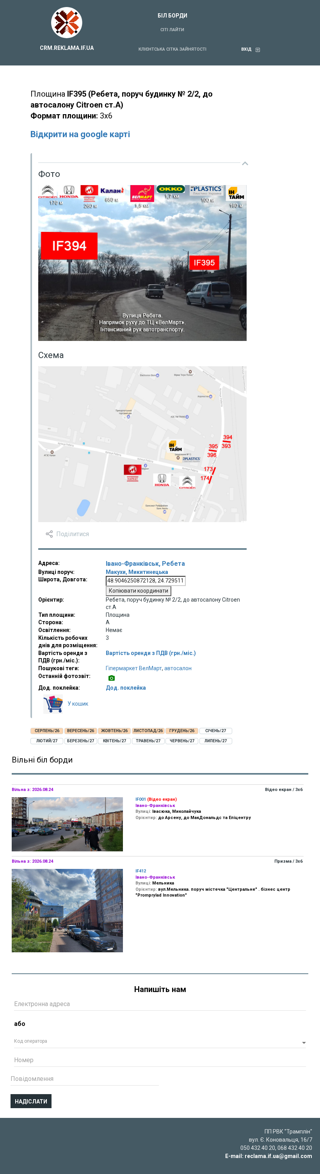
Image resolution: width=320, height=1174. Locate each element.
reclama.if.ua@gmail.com (278, 1156)
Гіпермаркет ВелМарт (134, 668)
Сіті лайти (172, 29)
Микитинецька (148, 572)
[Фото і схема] (111, 678)
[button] (160, 1043)
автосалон (178, 668)
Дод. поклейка (126, 688)
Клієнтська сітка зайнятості (172, 49)
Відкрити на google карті (80, 134)
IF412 (140, 871)
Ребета (173, 563)
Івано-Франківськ (132, 563)
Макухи (116, 572)
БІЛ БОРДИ (172, 15)
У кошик (78, 704)
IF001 (140, 799)
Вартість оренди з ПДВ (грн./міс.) (151, 653)
